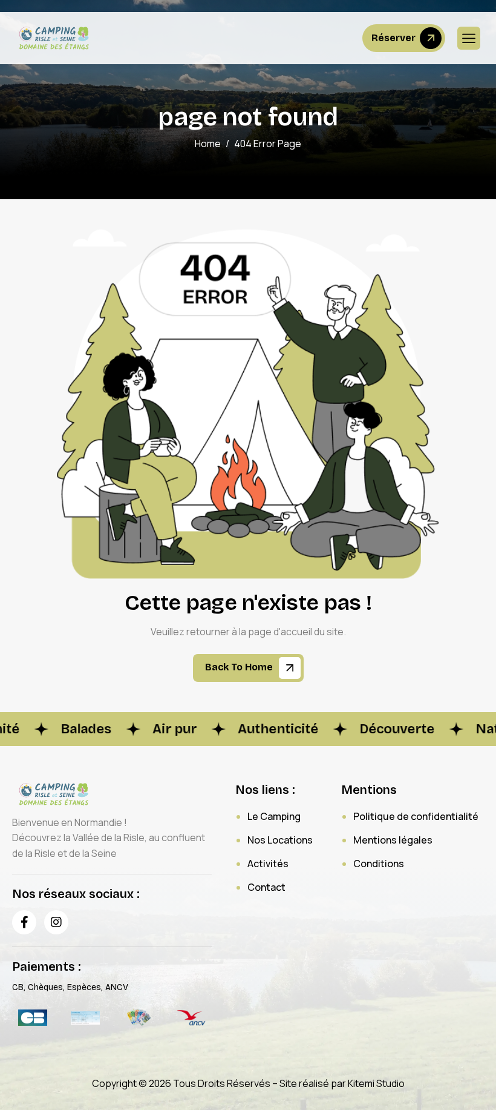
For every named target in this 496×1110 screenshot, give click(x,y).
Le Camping (274, 816)
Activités (268, 863)
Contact (266, 887)
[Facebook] (24, 922)
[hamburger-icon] (468, 38)
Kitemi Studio (376, 1083)
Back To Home (240, 667)
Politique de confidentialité (415, 816)
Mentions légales (392, 840)
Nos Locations (280, 840)
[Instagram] (56, 922)
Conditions (378, 863)
